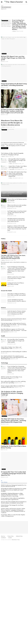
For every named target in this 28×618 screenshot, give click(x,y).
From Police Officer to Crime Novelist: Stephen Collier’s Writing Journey (13, 515)
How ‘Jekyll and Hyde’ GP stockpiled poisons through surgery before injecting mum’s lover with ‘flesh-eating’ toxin (14, 357)
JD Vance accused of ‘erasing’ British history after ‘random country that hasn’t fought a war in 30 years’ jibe (12, 111)
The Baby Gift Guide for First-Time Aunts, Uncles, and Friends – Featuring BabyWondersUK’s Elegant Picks (13, 257)
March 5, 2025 (5, 87)
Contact (10, 537)
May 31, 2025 (10, 280)
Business (4, 129)
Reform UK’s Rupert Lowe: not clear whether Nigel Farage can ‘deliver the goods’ (13, 58)
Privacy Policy (10, 536)
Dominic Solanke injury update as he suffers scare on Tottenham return (12, 193)
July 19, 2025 (20, 31)
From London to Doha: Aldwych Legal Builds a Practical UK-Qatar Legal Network (13, 499)
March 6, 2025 (5, 61)
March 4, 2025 (5, 114)
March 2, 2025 (11, 202)
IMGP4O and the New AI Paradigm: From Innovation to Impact (11, 377)
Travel (3, 469)
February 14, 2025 (12, 232)
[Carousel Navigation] (14, 5)
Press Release (5, 20)
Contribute (3, 537)
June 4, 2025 (4, 353)
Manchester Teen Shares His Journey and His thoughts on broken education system (11, 123)
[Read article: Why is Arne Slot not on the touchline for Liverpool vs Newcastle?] (3, 206)
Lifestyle (4, 252)
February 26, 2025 (12, 208)
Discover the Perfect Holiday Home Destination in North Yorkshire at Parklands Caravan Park (13, 502)
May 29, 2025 (11, 286)
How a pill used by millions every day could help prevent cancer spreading (13, 382)
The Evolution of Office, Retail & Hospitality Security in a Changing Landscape (12, 393)
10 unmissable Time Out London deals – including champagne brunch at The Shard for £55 (13, 473)
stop (6, 7)
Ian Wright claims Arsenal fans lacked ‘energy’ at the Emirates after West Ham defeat (16, 213)
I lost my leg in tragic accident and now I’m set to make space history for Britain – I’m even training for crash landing (13, 325)
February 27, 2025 (18, 320)
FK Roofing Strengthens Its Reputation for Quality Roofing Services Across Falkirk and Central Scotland (13, 490)
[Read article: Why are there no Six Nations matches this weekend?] (3, 200)
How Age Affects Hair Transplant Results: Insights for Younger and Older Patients (16, 160)
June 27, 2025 (9, 127)
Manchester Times (16, 539)
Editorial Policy (19, 536)
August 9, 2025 (17, 178)
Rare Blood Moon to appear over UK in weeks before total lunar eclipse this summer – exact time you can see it (14, 330)
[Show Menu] (1, 2)
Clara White (12, 169)
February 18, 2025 (12, 223)
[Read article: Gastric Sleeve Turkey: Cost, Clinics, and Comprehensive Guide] (4, 167)
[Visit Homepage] (14, 2)
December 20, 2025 (20, 169)
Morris (14, 31)
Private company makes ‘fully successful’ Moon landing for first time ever (13, 386)
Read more (5, 148)
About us (3, 536)
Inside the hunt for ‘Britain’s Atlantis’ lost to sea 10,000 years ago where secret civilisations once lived (16, 313)
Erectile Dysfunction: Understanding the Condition (14, 351)
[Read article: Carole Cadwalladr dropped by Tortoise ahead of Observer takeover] (3, 301)
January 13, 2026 (17, 163)
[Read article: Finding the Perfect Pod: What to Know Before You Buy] (3, 284)
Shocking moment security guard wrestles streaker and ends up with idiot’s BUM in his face (16, 220)
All (1, 480)
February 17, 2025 (13, 331)
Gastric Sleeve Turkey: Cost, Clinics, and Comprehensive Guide (11, 348)
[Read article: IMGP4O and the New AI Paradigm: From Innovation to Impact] (3, 278)
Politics (4, 53)
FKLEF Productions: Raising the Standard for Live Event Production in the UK (13, 486)
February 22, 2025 (12, 215)
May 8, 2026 (8, 156)
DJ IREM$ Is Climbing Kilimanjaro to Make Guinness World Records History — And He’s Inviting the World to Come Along (12, 495)
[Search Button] (26, 2)
